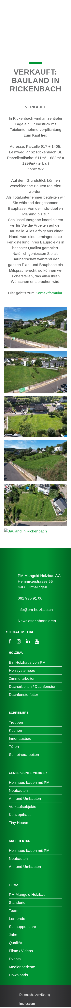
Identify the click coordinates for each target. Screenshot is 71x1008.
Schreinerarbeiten (24, 755)
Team (13, 911)
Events (15, 959)
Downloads (18, 975)
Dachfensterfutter (23, 695)
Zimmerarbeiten (22, 678)
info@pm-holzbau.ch (35, 610)
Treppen (16, 722)
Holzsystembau (22, 670)
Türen (14, 747)
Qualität (15, 943)
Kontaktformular (49, 293)
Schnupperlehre (22, 927)
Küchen (15, 730)
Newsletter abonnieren (37, 621)
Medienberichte (22, 967)
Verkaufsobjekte (22, 807)
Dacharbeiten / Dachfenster (32, 686)
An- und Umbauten (25, 799)
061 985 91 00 (30, 598)
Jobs (13, 935)
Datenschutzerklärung (34, 994)
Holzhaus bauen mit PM (29, 782)
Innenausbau (20, 738)
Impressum (27, 1003)
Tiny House (18, 823)
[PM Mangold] (20, 4)
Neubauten (18, 790)
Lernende (17, 919)
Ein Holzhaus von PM (27, 662)
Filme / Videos (21, 951)
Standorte (17, 902)
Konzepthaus (20, 815)
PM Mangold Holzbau (27, 894)
